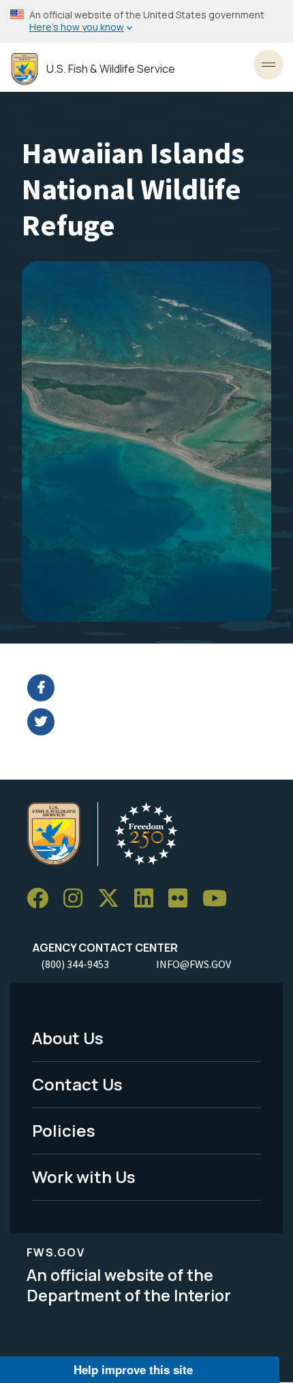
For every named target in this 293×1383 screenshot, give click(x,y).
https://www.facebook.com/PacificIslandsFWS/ (155, 687)
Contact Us (77, 1084)
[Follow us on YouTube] (219, 898)
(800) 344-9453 (75, 964)
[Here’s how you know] (146, 21)
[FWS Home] (24, 69)
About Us (68, 1038)
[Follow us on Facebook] (42, 898)
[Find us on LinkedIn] (148, 898)
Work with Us (84, 1176)
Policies (63, 1130)
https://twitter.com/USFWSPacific (155, 721)
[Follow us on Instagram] (77, 898)
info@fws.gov (193, 964)
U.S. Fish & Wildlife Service (110, 69)
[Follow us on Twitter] (113, 898)
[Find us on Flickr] (182, 898)
